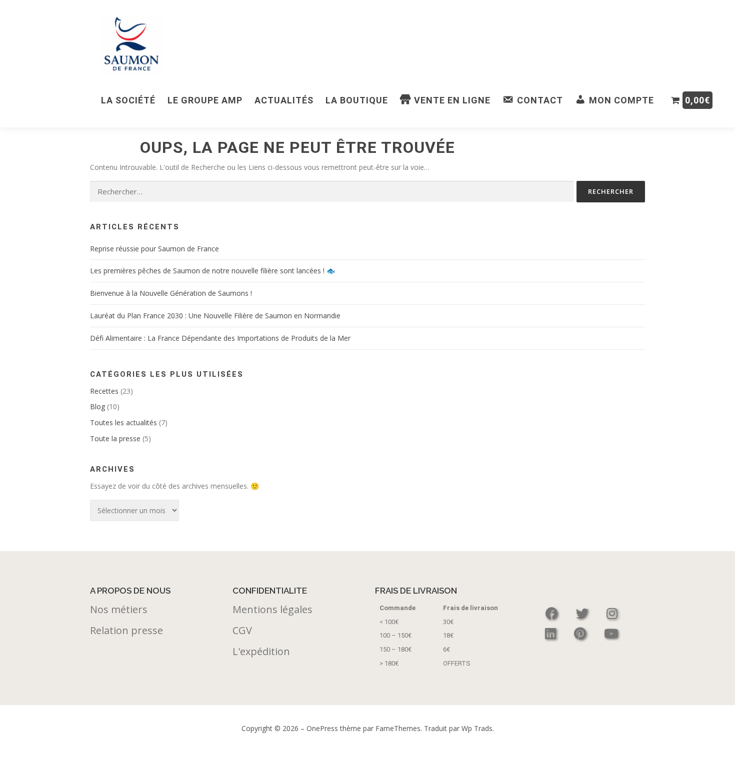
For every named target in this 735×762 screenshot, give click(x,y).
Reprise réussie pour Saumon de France (154, 248)
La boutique (357, 100)
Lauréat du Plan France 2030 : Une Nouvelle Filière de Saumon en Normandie (215, 315)
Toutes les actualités (123, 422)
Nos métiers (119, 609)
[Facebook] (553, 613)
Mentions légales (272, 609)
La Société (128, 100)
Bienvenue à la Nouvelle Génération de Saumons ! (171, 293)
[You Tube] (611, 633)
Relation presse (126, 630)
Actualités (284, 100)
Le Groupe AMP (205, 100)
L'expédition (261, 651)
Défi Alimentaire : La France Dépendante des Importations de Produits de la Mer (220, 338)
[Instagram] (612, 613)
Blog (97, 406)
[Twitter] (584, 613)
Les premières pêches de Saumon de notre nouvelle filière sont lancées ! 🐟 (212, 270)
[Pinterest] (581, 633)
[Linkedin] (552, 633)
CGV (242, 630)
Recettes (104, 391)
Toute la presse (115, 438)
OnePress (322, 728)
